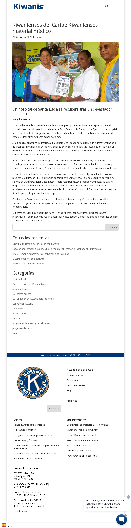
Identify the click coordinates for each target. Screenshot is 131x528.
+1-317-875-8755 (23, 487)
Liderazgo (17, 308)
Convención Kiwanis (22, 303)
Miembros (72, 400)
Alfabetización (19, 313)
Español (10, 526)
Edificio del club (20, 278)
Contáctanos (20, 511)
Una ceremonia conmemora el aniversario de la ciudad (40, 253)
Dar (68, 395)
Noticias (39, 36)
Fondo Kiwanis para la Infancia (29, 424)
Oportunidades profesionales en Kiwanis (87, 424)
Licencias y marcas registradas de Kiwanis (35, 453)
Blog (69, 390)
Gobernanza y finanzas (25, 440)
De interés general (21, 293)
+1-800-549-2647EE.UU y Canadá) (31, 484)
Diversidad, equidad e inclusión (82, 429)
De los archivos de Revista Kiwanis (30, 283)
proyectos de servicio (23, 328)
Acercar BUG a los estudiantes (28, 263)
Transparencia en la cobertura (82, 455)
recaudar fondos (21, 288)
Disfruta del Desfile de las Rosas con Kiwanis (36, 243)
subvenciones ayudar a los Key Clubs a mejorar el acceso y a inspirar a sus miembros (56, 248)
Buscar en (111, 227)
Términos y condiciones (79, 450)
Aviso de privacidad (76, 445)
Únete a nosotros (76, 385)
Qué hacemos (74, 380)
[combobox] (8, 525)
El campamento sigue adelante (28, 258)
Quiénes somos (75, 374)
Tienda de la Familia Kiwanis (28, 458)
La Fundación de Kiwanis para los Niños (33, 298)
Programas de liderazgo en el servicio (31, 323)
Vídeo (15, 333)
